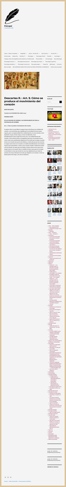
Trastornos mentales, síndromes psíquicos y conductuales (54, 418)
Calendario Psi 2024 (52, 129)
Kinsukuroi (50, 130)
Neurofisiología (58, 59)
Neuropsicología (35, 64)
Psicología (30, 56)
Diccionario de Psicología (55, 236)
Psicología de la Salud (36, 61)
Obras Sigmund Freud (54, 227)
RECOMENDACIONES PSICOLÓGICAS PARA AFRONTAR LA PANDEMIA (31, 67)
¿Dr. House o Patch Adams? (55, 288)
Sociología (57, 56)
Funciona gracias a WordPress (25, 481)
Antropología (49, 59)
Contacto (59, 64)
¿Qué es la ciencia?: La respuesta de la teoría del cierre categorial (55, 316)
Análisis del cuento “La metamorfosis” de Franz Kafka (55, 327)
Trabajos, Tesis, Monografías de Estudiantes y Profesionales (19, 59)
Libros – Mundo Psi (33, 53)
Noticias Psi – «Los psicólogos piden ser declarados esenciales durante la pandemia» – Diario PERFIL (54, 268)
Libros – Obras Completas (10, 53)
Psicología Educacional (23, 61)
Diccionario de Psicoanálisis (55, 255)
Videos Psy (15, 56)
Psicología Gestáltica (9, 64)
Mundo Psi (53, 53)
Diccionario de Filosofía (54, 246)
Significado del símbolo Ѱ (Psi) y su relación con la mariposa (55, 320)
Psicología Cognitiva (50, 61)
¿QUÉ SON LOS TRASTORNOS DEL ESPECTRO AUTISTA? (55, 384)
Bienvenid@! (7, 67)
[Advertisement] (33, 42)
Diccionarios (45, 53)
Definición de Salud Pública (55, 393)
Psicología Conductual (24, 64)
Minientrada (7, 56)
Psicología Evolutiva (9, 61)
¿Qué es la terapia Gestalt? (55, 412)
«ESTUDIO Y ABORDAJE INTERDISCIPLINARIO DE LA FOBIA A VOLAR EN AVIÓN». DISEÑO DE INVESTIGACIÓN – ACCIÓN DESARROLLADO (55, 365)
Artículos (51, 304)
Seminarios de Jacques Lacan (55, 228)
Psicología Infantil (40, 56)
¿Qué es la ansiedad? (54, 402)
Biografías (22, 53)
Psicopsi (8, 26)
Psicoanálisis (39, 59)
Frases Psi (45, 64)
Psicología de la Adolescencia (55, 386)
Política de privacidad (56, 67)
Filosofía (49, 56)
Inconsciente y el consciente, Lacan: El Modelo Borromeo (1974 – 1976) (54, 139)
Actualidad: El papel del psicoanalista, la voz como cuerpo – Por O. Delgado (55, 276)
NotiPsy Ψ (22, 56)
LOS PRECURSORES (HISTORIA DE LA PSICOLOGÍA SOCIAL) (54, 338)
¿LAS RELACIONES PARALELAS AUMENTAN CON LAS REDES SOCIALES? (56, 301)
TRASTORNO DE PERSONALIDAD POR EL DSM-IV (54, 427)
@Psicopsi (52, 64)
